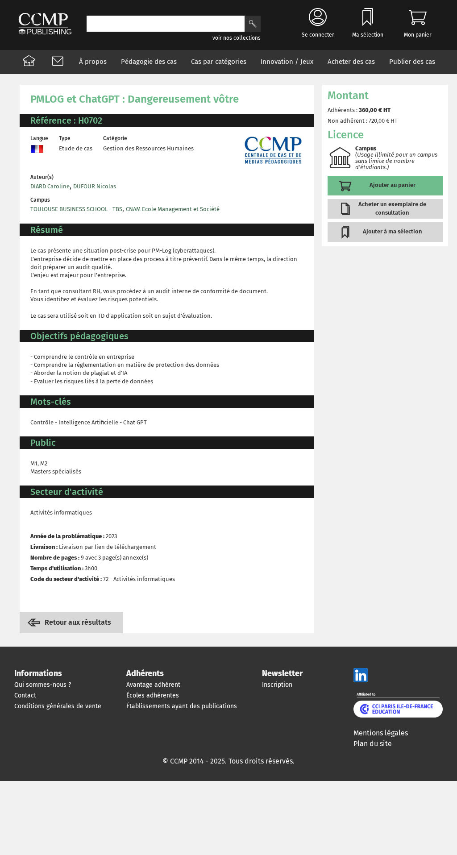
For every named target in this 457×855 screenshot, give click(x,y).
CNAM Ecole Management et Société (173, 209)
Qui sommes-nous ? (42, 685)
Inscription (277, 685)
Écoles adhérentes (152, 695)
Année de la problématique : (67, 536)
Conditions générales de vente (57, 706)
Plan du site (372, 743)
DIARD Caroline (50, 186)
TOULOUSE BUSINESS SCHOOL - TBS (76, 209)
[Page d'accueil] (29, 62)
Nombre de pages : (54, 557)
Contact (25, 695)
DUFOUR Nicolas (94, 186)
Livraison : (44, 547)
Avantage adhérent (153, 685)
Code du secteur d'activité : (66, 579)
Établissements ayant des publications (181, 706)
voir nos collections (236, 38)
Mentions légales (380, 733)
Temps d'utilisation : (56, 568)
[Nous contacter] (57, 62)
